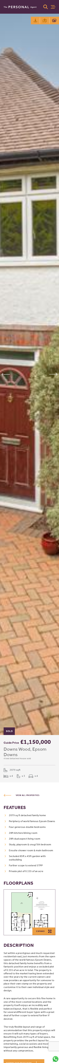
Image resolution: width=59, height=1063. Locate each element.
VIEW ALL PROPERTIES (27, 795)
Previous (6, 374)
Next (53, 374)
